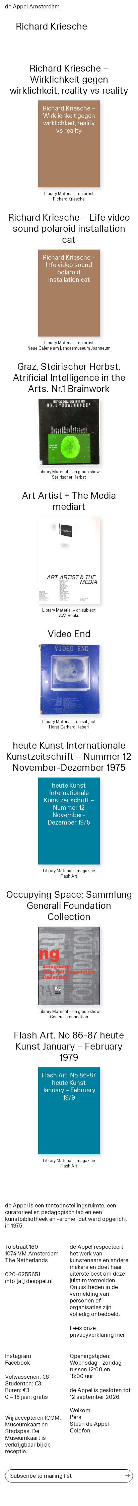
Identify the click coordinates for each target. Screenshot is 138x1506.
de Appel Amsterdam (32, 6)
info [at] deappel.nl (29, 1281)
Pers (75, 1417)
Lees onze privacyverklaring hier (97, 1331)
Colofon (80, 1430)
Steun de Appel (89, 1424)
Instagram (18, 1356)
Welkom (80, 1410)
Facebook (17, 1363)
